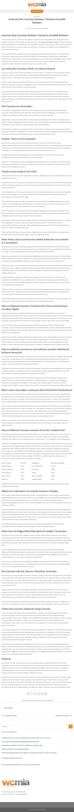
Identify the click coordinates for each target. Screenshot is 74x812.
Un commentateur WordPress (11, 765)
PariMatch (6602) (11, 715)
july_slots (37, 16)
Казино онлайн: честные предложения (15, 749)
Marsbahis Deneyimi (62, 715)
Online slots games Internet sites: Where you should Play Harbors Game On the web (29, 753)
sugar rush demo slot (49, 42)
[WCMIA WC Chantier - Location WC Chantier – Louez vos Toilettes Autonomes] (37, 5)
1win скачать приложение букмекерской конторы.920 (20, 741)
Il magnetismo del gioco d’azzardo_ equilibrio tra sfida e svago (21, 745)
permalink (50, 700)
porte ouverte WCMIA (32, 765)
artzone (45, 28)
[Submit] (71, 726)
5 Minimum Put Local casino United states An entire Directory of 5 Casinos (25, 738)
